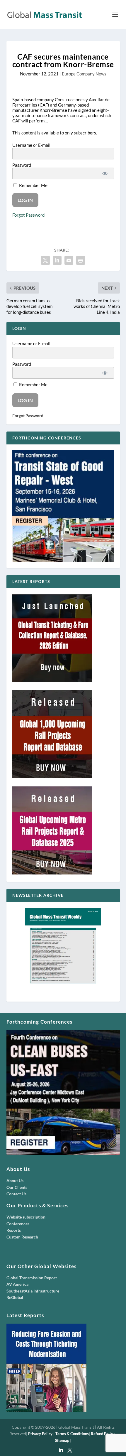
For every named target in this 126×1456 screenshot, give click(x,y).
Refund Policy (103, 1433)
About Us (14, 1180)
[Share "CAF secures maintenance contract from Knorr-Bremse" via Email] (69, 260)
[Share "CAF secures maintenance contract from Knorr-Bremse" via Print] (80, 260)
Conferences (17, 1223)
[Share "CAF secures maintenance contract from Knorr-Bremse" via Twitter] (45, 260)
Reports (13, 1230)
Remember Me (32, 185)
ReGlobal (14, 1297)
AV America (17, 1284)
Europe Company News (84, 73)
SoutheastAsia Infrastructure (32, 1290)
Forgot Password (28, 215)
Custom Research (22, 1236)
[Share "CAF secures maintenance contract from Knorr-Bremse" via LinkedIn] (57, 260)
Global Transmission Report (31, 1277)
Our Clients (16, 1187)
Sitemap (62, 1440)
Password (21, 165)
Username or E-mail (31, 145)
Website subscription (25, 1216)
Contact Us (16, 1193)
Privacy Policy (40, 1433)
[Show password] (105, 173)
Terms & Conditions (72, 1433)
